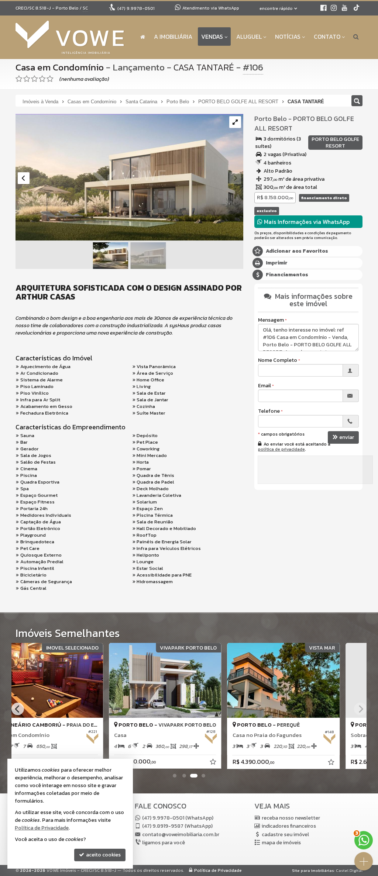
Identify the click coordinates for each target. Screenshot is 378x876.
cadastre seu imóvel (285, 834)
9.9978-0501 (136, 8)
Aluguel (249, 36)
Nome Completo (277, 360)
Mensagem (271, 320)
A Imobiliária (173, 36)
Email (264, 385)
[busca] (356, 36)
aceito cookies (103, 855)
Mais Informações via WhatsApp (306, 221)
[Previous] (17, 709)
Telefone (269, 411)
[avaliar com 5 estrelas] (50, 79)
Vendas (212, 36)
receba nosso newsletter (291, 818)
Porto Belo (270, 119)
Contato (327, 36)
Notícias (287, 36)
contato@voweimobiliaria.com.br (180, 834)
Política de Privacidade (218, 870)
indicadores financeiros (289, 826)
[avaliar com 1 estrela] (19, 79)
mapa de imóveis (281, 842)
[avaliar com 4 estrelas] (42, 79)
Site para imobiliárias (313, 870)
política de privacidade (281, 449)
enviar (346, 437)
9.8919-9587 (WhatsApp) (177, 826)
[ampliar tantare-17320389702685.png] (129, 177)
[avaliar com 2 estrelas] (26, 79)
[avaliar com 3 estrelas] (34, 79)
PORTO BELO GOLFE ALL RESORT (304, 123)
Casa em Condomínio (60, 67)
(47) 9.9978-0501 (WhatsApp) (177, 818)
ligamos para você (163, 842)
